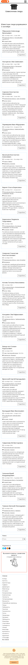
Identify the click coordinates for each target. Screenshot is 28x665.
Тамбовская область (9, 319)
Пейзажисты (6, 607)
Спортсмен (7, 449)
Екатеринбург (19, 480)
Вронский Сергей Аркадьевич (13, 379)
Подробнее (21, 55)
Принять (14, 662)
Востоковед (7, 322)
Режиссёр (6, 387)
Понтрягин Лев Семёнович (12, 62)
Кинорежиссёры (7, 593)
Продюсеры (5, 615)
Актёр (5, 101)
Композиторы (6, 595)
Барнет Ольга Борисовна (12, 187)
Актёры (4, 579)
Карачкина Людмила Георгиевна (10, 220)
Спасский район (18, 37)
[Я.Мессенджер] (3, 548)
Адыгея (6, 161)
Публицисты (6, 619)
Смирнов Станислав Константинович (10, 254)
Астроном (6, 229)
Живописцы (5, 589)
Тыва (5, 353)
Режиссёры (5, 621)
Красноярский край (9, 447)
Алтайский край (8, 415)
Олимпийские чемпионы (9, 603)
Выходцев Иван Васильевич (13, 411)
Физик (9, 41)
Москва (11, 67)
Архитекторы (6, 583)
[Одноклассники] (7, 548)
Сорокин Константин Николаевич (10, 93)
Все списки (5, 639)
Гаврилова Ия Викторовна (12, 443)
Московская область (9, 66)
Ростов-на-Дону (14, 227)
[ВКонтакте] (5, 548)
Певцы (4, 605)
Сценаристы (6, 625)
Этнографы (5, 637)
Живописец (7, 163)
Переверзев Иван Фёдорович (13, 125)
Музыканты (5, 601)
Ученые (4, 627)
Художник (12, 163)
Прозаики (5, 617)
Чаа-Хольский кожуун (12, 353)
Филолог (13, 322)
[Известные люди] (14, 9)
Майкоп (10, 161)
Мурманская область (9, 510)
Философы (5, 629)
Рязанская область (9, 37)
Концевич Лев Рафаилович (12, 314)
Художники (5, 635)
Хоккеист (12, 449)
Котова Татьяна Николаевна (13, 283)
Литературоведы (7, 599)
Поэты (4, 613)
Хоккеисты (5, 633)
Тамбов (4, 320)
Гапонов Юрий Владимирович (8, 474)
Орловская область (9, 129)
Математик (7, 70)
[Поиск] (24, 539)
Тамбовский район (20, 319)
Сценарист (12, 387)
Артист (9, 101)
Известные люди (14, 11)
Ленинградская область (10, 98)
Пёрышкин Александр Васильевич (11, 32)
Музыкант (13, 355)
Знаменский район (19, 129)
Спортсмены (6, 623)
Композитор (7, 355)
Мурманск (17, 510)
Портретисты (6, 611)
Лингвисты (5, 597)
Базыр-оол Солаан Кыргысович (9, 347)
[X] (9, 548)
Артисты (4, 581)
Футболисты (5, 631)
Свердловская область (10, 480)
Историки (5, 591)
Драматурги (5, 587)
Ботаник (6, 419)
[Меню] (25, 1)
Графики (4, 585)
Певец (9, 291)
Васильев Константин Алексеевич (10, 156)
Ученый (6, 41)
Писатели (5, 609)
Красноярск (17, 447)
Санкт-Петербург (21, 98)
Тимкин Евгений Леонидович (13, 506)
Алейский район (16, 415)
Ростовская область (9, 226)
